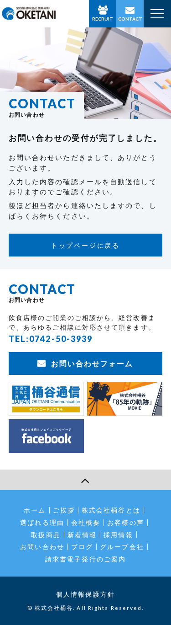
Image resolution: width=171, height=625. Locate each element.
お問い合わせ (42, 546)
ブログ (82, 546)
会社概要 (85, 522)
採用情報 (118, 535)
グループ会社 (122, 546)
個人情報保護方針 (85, 594)
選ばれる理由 (42, 522)
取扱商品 (45, 535)
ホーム (35, 510)
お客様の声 (125, 522)
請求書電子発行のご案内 (85, 559)
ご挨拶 (64, 510)
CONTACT (130, 18)
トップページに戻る (85, 245)
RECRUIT (102, 18)
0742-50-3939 (61, 339)
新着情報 (82, 535)
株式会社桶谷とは (111, 510)
